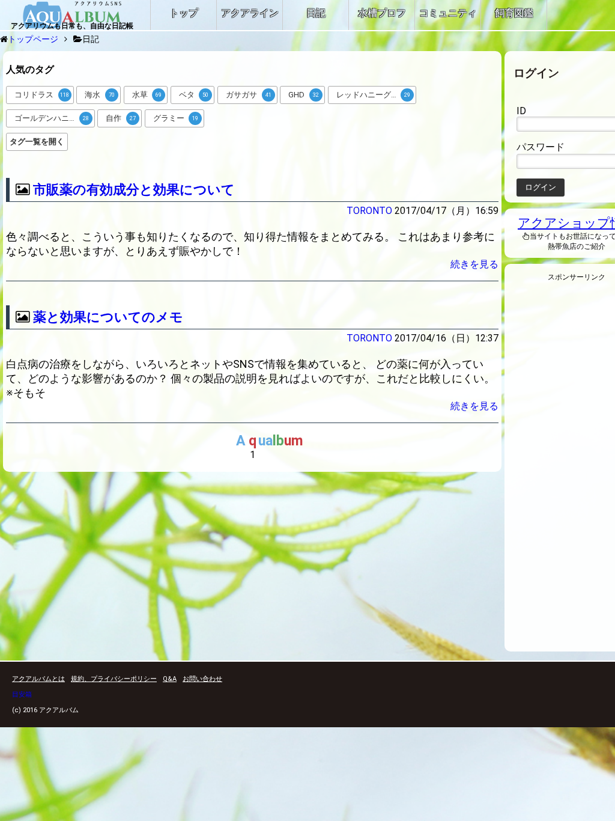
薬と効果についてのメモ (108, 317)
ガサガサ (248, 94)
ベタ (194, 94)
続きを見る (474, 264)
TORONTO (369, 210)
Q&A (170, 679)
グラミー (176, 118)
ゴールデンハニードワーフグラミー (54, 118)
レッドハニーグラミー (375, 94)
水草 (147, 94)
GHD (303, 94)
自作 (121, 118)
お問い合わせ (202, 679)
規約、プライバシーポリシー (114, 679)
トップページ (33, 39)
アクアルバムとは (38, 679)
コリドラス (41, 94)
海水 (100, 94)
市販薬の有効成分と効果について (134, 189)
